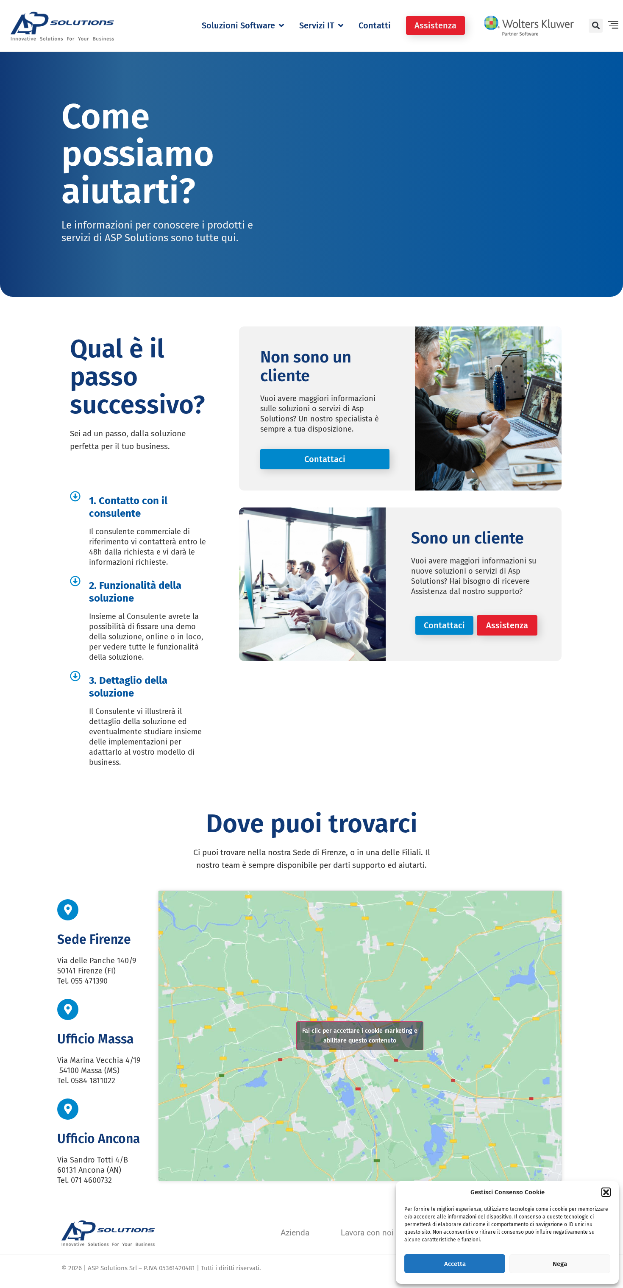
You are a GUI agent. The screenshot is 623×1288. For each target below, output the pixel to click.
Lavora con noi (367, 1233)
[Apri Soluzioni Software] (281, 25)
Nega (560, 1264)
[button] (606, 1192)
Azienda (295, 1233)
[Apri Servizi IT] (341, 25)
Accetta (455, 1264)
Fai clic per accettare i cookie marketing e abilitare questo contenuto (359, 1035)
